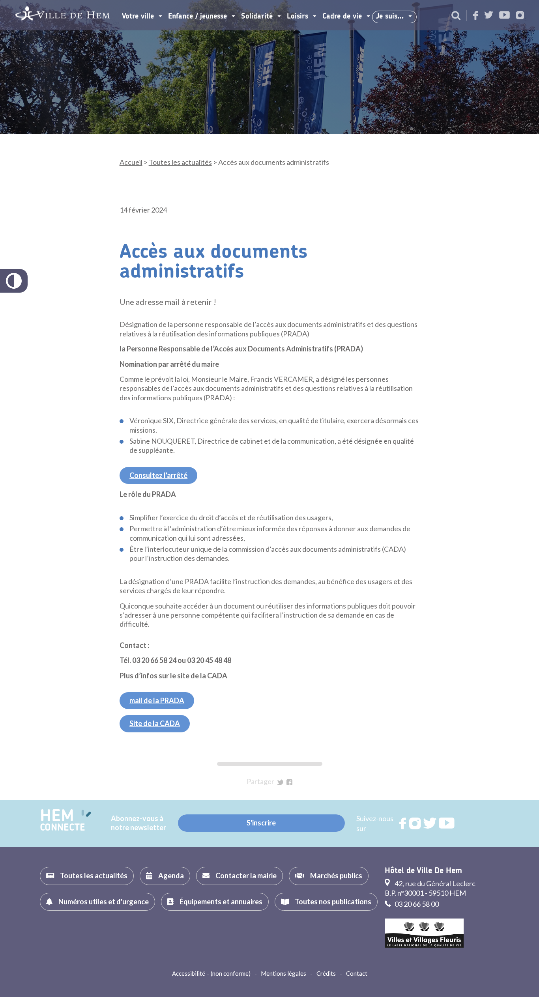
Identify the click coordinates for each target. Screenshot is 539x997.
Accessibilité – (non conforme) (211, 973)
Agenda (171, 875)
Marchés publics (336, 875)
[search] (455, 16)
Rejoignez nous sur (403, 823)
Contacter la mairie (246, 875)
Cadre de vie (342, 16)
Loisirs (297, 16)
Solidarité (257, 16)
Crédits (326, 973)
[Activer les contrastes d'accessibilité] (14, 281)
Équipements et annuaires (221, 901)
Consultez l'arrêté (158, 475)
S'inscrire (261, 822)
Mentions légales (283, 973)
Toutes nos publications (333, 901)
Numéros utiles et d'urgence (103, 901)
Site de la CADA (154, 723)
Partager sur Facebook (289, 782)
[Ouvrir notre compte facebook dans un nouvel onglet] (475, 16)
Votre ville (138, 16)
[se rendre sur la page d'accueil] (62, 15)
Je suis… (390, 16)
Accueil (131, 162)
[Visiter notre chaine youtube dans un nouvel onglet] (504, 15)
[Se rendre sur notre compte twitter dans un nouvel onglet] (488, 15)
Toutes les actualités (180, 162)
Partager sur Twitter (280, 782)
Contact (356, 973)
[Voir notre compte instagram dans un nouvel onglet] (520, 16)
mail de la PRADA (156, 700)
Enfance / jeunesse (197, 16)
